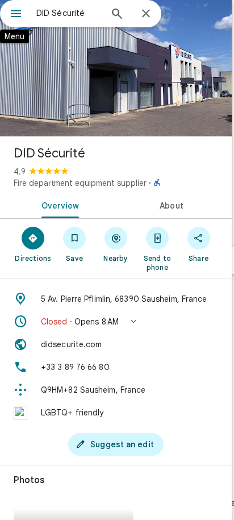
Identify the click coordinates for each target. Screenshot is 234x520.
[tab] (58, 204)
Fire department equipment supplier (80, 183)
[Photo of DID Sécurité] (116, 68)
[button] (116, 321)
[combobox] (68, 13)
